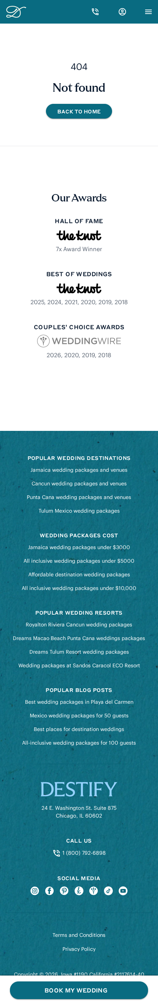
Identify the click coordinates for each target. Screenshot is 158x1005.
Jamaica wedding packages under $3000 (79, 547)
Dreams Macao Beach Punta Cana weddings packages (79, 638)
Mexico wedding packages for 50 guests (79, 715)
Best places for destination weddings (79, 729)
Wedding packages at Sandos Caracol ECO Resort (79, 665)
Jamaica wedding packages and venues (79, 470)
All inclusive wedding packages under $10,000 (79, 588)
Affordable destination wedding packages (79, 574)
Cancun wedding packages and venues (79, 483)
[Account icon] (122, 11)
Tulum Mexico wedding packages (79, 510)
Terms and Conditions (79, 935)
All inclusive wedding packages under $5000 (79, 561)
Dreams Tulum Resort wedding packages (79, 652)
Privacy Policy (79, 949)
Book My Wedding (75, 990)
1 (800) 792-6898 (83, 853)
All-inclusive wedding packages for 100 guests (79, 742)
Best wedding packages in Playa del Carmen (79, 702)
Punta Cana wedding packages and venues (79, 497)
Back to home (79, 111)
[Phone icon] (95, 11)
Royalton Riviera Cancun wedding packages (79, 624)
